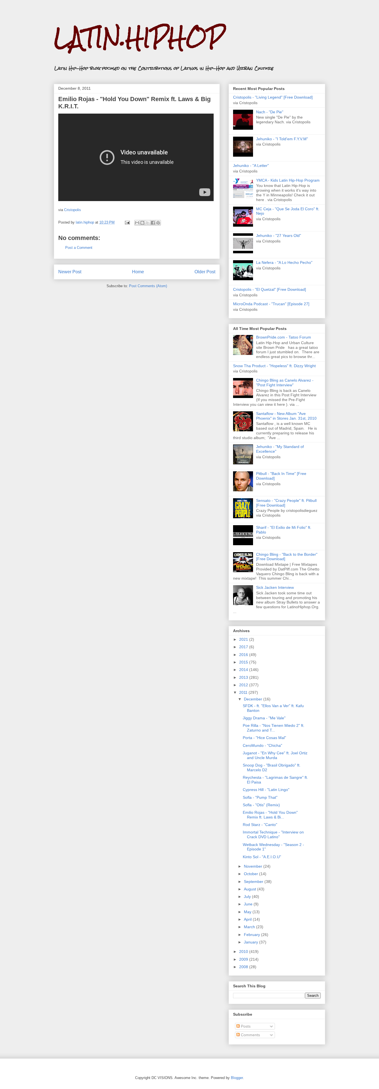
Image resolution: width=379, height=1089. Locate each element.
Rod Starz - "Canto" (260, 824)
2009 (244, 959)
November (253, 866)
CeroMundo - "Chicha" (262, 745)
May (248, 912)
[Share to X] (147, 223)
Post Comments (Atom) (148, 286)
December (253, 699)
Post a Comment (78, 248)
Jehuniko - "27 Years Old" (278, 235)
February (252, 934)
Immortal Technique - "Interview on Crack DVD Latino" (273, 834)
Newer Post (69, 271)
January (251, 942)
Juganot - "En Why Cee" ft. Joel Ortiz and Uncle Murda (275, 755)
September (254, 881)
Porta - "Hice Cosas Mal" (264, 737)
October (251, 874)
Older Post (204, 271)
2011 (244, 692)
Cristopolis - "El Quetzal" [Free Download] (269, 289)
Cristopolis (72, 210)
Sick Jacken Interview (275, 587)
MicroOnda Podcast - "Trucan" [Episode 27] (271, 304)
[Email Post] (127, 222)
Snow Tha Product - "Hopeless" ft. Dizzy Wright (274, 366)
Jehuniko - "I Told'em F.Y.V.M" (282, 139)
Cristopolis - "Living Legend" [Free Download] (273, 97)
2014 (244, 669)
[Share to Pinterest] (158, 223)
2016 (244, 654)
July (248, 896)
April (248, 919)
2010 (244, 951)
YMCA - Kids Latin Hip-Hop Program (288, 180)
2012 (244, 685)
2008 (244, 967)
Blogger (237, 1078)
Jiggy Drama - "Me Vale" (264, 718)
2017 (244, 647)
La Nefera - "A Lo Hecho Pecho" (284, 262)
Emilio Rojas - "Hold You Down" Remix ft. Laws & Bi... (270, 814)
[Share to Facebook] (153, 223)
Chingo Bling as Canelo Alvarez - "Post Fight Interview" (285, 382)
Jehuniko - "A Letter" (251, 165)
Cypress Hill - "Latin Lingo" (266, 789)
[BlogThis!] (142, 223)
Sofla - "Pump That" (260, 797)
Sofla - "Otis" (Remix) (261, 805)
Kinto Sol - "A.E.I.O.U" (262, 857)
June (249, 904)
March (250, 927)
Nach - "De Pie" (269, 112)
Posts (245, 1026)
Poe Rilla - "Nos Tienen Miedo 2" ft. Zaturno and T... (273, 727)
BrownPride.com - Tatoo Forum (283, 337)
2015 (244, 662)
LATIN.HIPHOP (139, 38)
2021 (244, 639)
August (250, 889)
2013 (244, 677)
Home (138, 271)
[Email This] (137, 223)
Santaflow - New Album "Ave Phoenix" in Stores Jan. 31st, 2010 (286, 415)
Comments (250, 1035)
